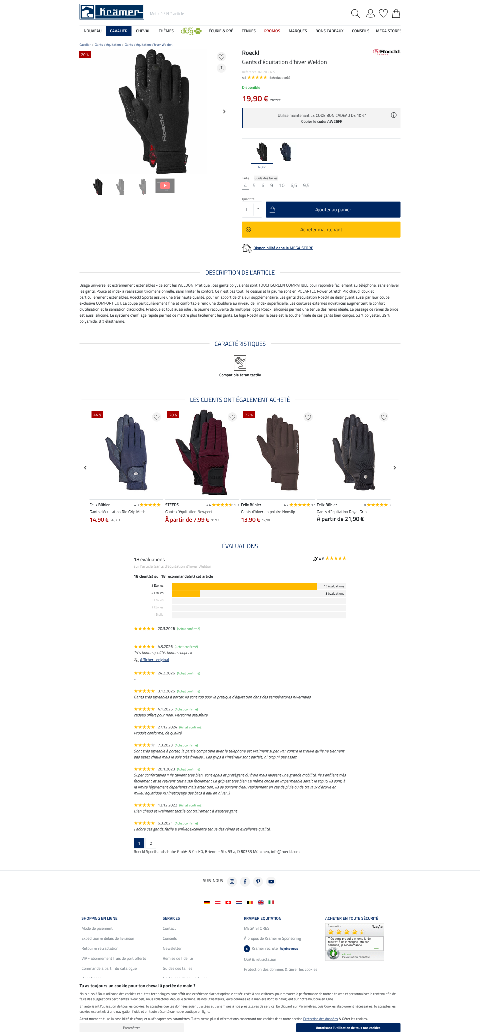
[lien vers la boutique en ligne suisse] (229, 902)
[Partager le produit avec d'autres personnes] (221, 68)
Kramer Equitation (263, 918)
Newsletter (172, 948)
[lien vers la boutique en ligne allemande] (208, 902)
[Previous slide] (84, 112)
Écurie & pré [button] (221, 31)
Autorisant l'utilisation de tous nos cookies (348, 1027)
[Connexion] (370, 13)
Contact (169, 928)
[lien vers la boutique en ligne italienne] (272, 902)
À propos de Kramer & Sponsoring (272, 938)
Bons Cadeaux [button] (330, 31)
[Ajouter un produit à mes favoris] (221, 56)
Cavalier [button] (119, 31)
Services (171, 918)
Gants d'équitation (108, 44)
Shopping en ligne (100, 918)
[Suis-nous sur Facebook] (245, 882)
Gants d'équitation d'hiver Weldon (148, 44)
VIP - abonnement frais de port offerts (114, 958)
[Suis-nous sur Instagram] (232, 882)
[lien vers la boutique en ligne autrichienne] (218, 902)
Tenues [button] (249, 31)
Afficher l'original (154, 660)
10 (281, 185)
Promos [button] (272, 31)
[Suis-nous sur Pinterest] (258, 882)
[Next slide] (224, 112)
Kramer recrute (272, 948)
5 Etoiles (158, 585)
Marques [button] (298, 31)
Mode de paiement (97, 928)
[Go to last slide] (86, 468)
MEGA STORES (389, 31)
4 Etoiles (158, 592)
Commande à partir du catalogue (109, 968)
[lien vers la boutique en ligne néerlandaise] (240, 902)
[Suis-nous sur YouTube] (271, 882)
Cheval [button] (143, 31)
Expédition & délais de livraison (108, 938)
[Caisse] (396, 13)
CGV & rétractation (260, 959)
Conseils (170, 938)
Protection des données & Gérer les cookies (280, 969)
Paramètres (131, 1027)
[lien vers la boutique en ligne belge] (251, 902)
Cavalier (85, 44)
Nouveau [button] (93, 31)
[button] (191, 31)
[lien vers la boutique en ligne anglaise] (262, 902)
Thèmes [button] (166, 31)
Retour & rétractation (100, 948)
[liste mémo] (383, 13)
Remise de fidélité (178, 958)
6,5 (293, 185)
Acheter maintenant (321, 229)
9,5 (306, 185)
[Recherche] (356, 13)
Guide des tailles (266, 178)
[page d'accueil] (112, 11)
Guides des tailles (177, 968)
